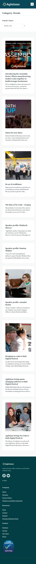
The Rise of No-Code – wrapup (18, 205)
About (4, 492)
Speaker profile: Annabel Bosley (16, 303)
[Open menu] (32, 4)
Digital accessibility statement (12, 501)
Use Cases (5, 534)
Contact (4, 513)
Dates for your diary (13, 133)
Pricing (4, 531)
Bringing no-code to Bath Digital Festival (16, 357)
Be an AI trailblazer (13, 184)
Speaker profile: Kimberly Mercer (16, 226)
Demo (4, 537)
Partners (5, 495)
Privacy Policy (7, 498)
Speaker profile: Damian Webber (15, 249)
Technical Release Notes (10, 519)
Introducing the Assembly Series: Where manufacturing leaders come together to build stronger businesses (18, 77)
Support (5, 516)
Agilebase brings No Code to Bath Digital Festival (17, 436)
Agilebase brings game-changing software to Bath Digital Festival (16, 381)
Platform (5, 528)
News (4, 510)
